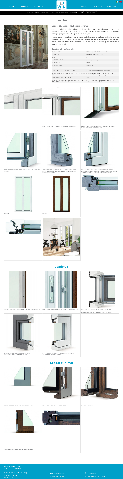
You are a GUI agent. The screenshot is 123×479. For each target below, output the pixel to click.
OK (82, 12)
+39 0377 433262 (58, 476)
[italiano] (117, 1)
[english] (120, 1)
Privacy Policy (91, 473)
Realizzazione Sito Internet (96, 476)
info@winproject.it (58, 473)
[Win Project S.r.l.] (61, 6)
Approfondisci (91, 12)
